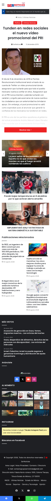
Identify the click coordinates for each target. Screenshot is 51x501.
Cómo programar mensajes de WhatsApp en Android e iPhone (24, 161)
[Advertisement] (25, 36)
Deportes (16, 484)
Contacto (33, 465)
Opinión (42, 484)
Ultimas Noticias (16, 152)
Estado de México (32, 480)
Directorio (42, 465)
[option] (25, 153)
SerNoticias (25, 461)
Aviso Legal (9, 465)
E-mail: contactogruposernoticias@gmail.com (25, 469)
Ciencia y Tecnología (30, 484)
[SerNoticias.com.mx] (16, 4)
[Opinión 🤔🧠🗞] (25, 395)
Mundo (8, 484)
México (43, 480)
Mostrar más (25, 130)
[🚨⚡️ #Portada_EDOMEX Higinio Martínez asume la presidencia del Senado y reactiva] (41, 395)
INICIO (7, 480)
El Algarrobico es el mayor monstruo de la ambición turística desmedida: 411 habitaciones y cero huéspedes (12, 287)
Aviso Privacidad (22, 465)
